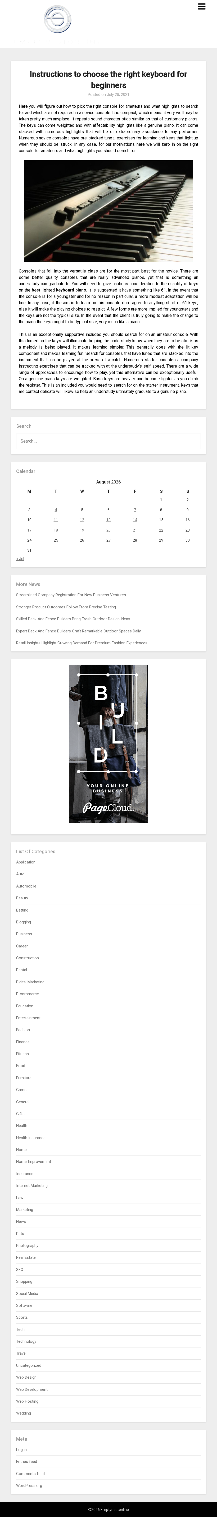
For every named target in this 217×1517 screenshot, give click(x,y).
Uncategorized (28, 1365)
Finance (23, 1042)
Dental (21, 970)
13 (108, 520)
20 (108, 530)
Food (20, 1065)
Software (24, 1305)
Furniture (23, 1077)
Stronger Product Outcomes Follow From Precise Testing (66, 607)
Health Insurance (31, 1137)
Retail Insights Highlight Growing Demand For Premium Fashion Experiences (81, 643)
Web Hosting (27, 1401)
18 (56, 530)
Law (19, 1197)
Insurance (24, 1173)
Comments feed (30, 1473)
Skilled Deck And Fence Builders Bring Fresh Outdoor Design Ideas (73, 619)
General (22, 1102)
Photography (27, 1245)
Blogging (23, 922)
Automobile (26, 886)
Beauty (22, 898)
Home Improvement (33, 1161)
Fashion (23, 1029)
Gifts (20, 1113)
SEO (19, 1269)
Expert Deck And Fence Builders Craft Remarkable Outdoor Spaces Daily (78, 631)
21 (135, 530)
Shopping (24, 1281)
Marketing (24, 1209)
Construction (27, 958)
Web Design (26, 1377)
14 (135, 520)
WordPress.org (29, 1485)
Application (25, 862)
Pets (20, 1233)
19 (82, 530)
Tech (20, 1329)
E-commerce (27, 994)
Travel (21, 1353)
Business (24, 934)
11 (56, 520)
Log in (21, 1449)
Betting (22, 910)
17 (29, 530)
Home (21, 1149)
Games (22, 1089)
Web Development (32, 1389)
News (21, 1221)
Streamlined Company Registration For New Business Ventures (71, 595)
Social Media (27, 1293)
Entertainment (28, 1018)
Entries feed (26, 1461)
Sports (22, 1317)
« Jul (20, 558)
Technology (26, 1341)
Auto (20, 874)
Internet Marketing (32, 1185)
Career (22, 946)
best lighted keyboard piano (59, 290)
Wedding (23, 1413)
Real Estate (26, 1257)
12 (82, 520)
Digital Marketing (30, 982)
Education (24, 1006)
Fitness (22, 1053)
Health (21, 1125)
